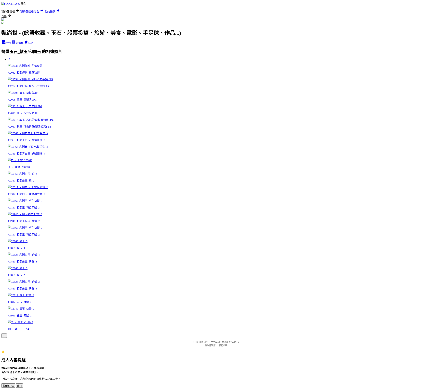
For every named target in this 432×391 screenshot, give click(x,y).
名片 (31, 43)
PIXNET (204, 342)
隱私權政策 (210, 345)
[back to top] (4, 335)
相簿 (8, 43)
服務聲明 (223, 345)
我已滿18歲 (8, 385)
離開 (19, 385)
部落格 (20, 43)
